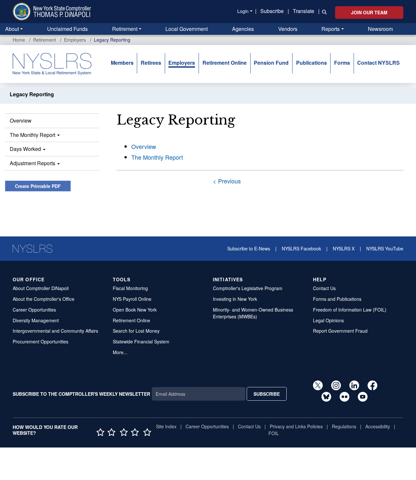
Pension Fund (271, 62)
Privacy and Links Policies (296, 426)
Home (19, 39)
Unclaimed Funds (67, 29)
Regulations (344, 426)
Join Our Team (369, 12)
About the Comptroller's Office (43, 299)
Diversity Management (36, 320)
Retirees (151, 62)
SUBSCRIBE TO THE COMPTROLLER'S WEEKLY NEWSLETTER (81, 394)
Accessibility (377, 426)
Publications (311, 62)
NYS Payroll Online (132, 299)
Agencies (243, 29)
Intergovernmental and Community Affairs (55, 330)
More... (120, 352)
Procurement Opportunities (40, 341)
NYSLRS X (344, 248)
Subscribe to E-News (248, 248)
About (12, 29)
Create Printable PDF (38, 186)
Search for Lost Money (136, 330)
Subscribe (272, 11)
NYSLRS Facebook (301, 248)
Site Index (166, 426)
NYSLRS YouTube (384, 248)
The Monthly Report (33, 135)
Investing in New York (235, 299)
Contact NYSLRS (378, 62)
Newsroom (380, 29)
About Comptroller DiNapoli (41, 288)
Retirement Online (224, 62)
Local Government (186, 29)
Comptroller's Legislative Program (247, 288)
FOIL (273, 433)
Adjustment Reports (33, 163)
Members (122, 62)
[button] (323, 11)
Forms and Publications (337, 299)
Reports (330, 29)
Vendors (287, 29)
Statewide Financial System (141, 341)
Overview (21, 120)
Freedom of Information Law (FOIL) (349, 309)
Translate (303, 11)
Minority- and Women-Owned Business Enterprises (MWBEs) (253, 313)
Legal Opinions (328, 320)
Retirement (124, 29)
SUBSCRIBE (267, 394)
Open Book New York (135, 309)
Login (243, 11)
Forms (342, 62)
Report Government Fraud (340, 330)
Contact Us (324, 288)
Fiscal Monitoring (130, 288)
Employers (75, 39)
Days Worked (26, 149)
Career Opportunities (34, 309)
